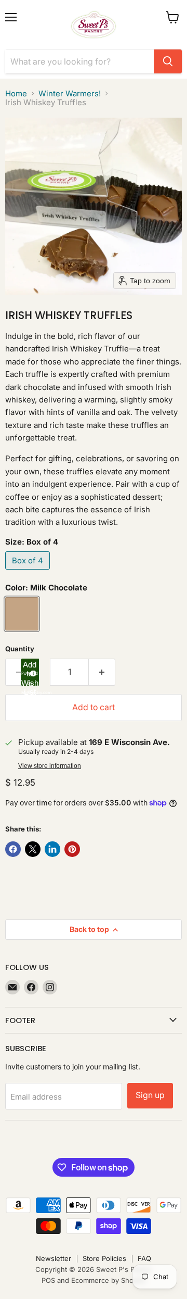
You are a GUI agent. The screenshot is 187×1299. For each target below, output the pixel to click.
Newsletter (53, 1258)
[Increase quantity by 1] (102, 672)
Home (16, 93)
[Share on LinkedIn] (52, 849)
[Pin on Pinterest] (72, 849)
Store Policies (104, 1258)
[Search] (168, 61)
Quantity (19, 649)
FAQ (144, 1258)
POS (48, 1280)
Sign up (150, 1095)
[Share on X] (33, 849)
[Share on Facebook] (13, 849)
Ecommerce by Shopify (108, 1280)
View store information (49, 766)
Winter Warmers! (69, 93)
